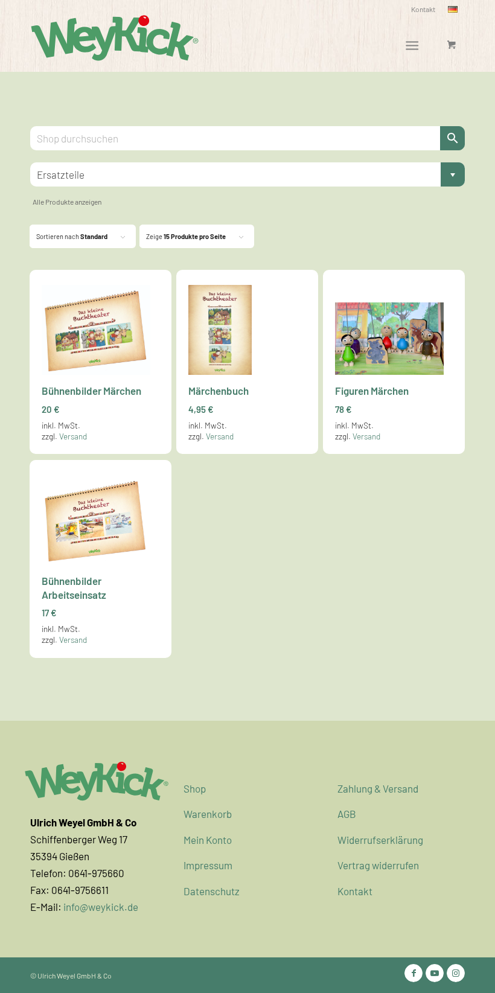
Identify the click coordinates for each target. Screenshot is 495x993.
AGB (346, 814)
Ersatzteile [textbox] (244, 174)
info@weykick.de (100, 907)
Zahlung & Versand (377, 788)
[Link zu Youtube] (435, 973)
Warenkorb (208, 814)
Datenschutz (212, 891)
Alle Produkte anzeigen (67, 201)
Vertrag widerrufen (378, 865)
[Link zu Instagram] (456, 973)
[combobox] (247, 174)
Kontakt (423, 9)
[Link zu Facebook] (413, 973)
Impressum (208, 865)
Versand (73, 436)
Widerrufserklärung (380, 840)
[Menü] (412, 44)
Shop (195, 788)
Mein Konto (208, 840)
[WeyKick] (114, 37)
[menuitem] (423, 9)
